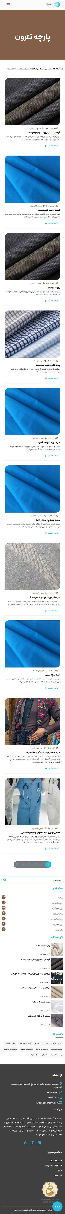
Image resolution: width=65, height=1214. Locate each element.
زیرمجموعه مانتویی (26, 1049)
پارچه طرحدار (57, 919)
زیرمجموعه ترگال (10, 1043)
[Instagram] (32, 1143)
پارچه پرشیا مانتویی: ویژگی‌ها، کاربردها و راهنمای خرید (30, 973)
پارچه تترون (57, 903)
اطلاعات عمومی (56, 1043)
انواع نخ (45, 1043)
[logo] (52, 4)
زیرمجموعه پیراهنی (10, 1049)
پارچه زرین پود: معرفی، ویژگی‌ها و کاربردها (34, 987)
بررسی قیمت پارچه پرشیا (41, 1002)
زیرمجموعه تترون (25, 1043)
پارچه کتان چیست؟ (43, 945)
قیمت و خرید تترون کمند (49, 210)
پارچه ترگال (57, 908)
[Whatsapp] (26, 1143)
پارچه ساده (58, 914)
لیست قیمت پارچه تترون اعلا (48, 520)
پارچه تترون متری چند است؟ (48, 365)
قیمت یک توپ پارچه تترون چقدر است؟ (43, 132)
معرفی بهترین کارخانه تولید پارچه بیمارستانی (40, 832)
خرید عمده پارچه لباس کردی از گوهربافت (42, 752)
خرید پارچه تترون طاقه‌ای (49, 442)
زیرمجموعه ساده (56, 1049)
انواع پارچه (37, 1043)
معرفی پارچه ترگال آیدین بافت (38, 1016)
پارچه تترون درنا (53, 287)
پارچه (60, 898)
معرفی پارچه (35, 1055)
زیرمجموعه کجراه (56, 1055)
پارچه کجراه (57, 924)
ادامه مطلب (53, 145)
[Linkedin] (39, 1143)
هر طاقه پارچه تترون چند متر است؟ (45, 597)
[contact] (57, 1206)
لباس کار (59, 930)
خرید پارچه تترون (52, 675)
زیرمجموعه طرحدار (42, 1049)
